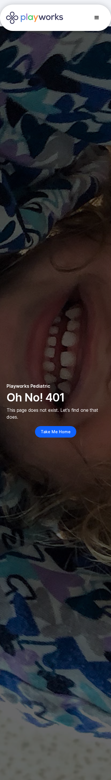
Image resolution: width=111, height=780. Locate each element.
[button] (96, 17)
